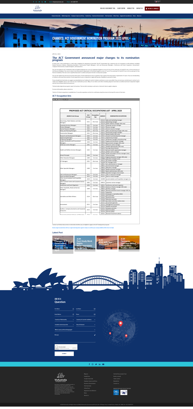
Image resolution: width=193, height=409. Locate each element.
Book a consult (117, 376)
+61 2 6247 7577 (74, 2)
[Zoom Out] (64, 99)
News (85, 393)
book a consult (153, 9)
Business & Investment (90, 383)
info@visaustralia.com (57, 2)
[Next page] (56, 99)
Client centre (121, 8)
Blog (58, 49)
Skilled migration (66, 16)
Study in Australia (56, 16)
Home (53, 49)
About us (86, 395)
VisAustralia (66, 404)
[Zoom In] (67, 99)
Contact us (139, 8)
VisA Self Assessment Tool (107, 8)
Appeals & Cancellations (90, 390)
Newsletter (130, 8)
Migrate (86, 374)
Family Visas (87, 376)
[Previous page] (54, 99)
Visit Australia (108, 16)
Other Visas (87, 388)
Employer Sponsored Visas (77, 16)
